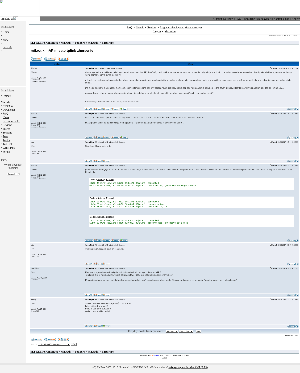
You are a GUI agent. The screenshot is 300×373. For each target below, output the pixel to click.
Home (6, 31)
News (6, 117)
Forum (6, 151)
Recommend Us (11, 121)
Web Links (9, 147)
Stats (5, 136)
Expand (110, 179)
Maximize (170, 31)
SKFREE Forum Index (44, 42)
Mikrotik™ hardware (101, 42)
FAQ (238, 18)
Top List (7, 144)
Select (100, 179)
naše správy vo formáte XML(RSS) (188, 367)
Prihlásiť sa (7, 18)
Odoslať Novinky (223, 18)
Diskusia (7, 47)
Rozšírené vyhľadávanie (257, 18)
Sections (7, 132)
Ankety (296, 18)
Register (151, 27)
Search (6, 128)
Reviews (7, 124)
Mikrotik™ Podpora (73, 42)
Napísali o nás (281, 18)
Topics (6, 140)
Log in (157, 31)
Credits (164, 357)
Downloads (9, 109)
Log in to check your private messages (181, 27)
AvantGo (8, 105)
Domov (7, 95)
